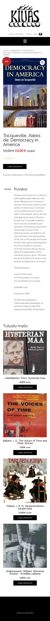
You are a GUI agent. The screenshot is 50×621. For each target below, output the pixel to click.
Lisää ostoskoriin (14, 166)
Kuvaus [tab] (7, 189)
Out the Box (28, 613)
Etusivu (6, 50)
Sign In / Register (16, 34)
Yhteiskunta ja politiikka (34, 175)
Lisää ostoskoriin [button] (25, 387)
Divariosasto (16, 50)
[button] (25, 41)
